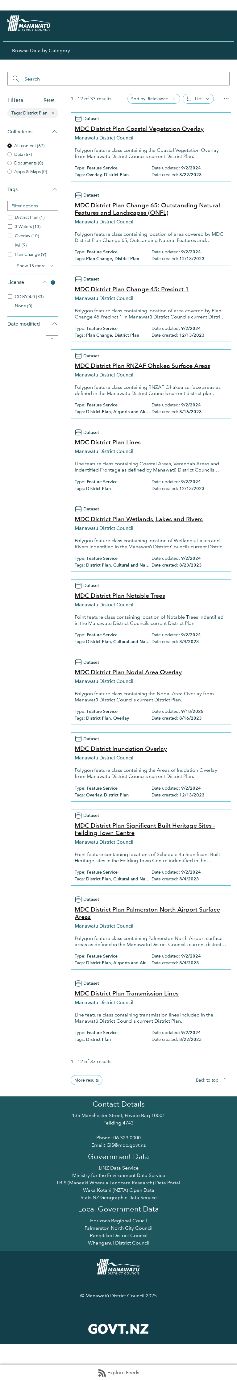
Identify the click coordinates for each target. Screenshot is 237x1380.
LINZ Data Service (119, 1168)
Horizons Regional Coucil (118, 1221)
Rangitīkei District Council (119, 1235)
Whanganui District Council (118, 1243)
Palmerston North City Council (118, 1228)
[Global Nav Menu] (8, 5)
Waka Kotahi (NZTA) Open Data (118, 1190)
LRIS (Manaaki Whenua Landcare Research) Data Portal (118, 1183)
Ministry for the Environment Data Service (118, 1175)
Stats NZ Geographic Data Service (119, 1197)
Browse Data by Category (41, 50)
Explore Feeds (123, 1372)
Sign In (220, 5)
